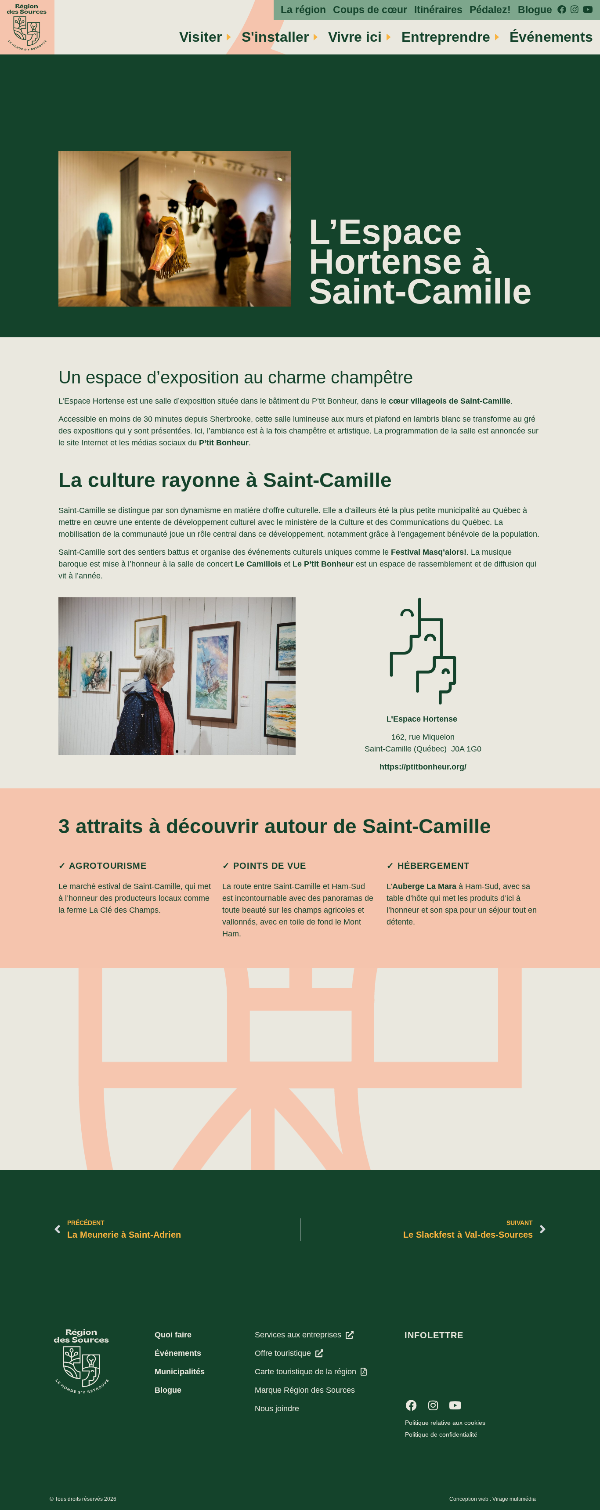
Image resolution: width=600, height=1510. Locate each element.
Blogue (535, 9)
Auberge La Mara (424, 886)
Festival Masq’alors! (428, 552)
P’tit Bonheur (224, 442)
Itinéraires (438, 9)
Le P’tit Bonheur (323, 564)
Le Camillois (258, 564)
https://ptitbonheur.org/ (423, 766)
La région (303, 9)
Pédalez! (490, 9)
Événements (551, 37)
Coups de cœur (370, 9)
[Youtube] (455, 1405)
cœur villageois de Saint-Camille (449, 401)
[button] (169, 751)
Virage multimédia (514, 1499)
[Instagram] (433, 1405)
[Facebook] (411, 1405)
